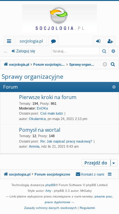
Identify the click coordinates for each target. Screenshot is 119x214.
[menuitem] (113, 64)
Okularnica (37, 119)
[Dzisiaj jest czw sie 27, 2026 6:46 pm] (105, 64)
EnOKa (42, 108)
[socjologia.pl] (59, 18)
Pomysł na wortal (39, 129)
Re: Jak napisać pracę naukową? (66, 141)
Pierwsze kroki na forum (47, 97)
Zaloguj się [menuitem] (99, 42)
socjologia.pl (31, 41)
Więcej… (10, 42)
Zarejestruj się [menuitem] (111, 42)
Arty (48, 190)
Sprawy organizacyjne (32, 76)
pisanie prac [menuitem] (103, 196)
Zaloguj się (25, 51)
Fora (54, 42)
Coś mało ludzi (51, 113)
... (5, 51)
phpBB (50, 185)
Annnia (34, 146)
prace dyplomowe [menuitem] (57, 202)
